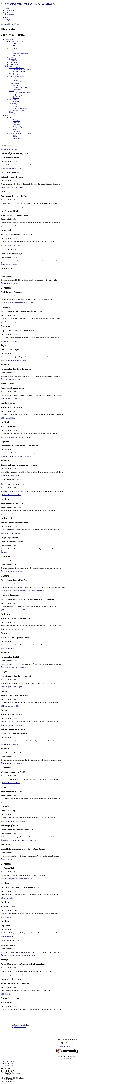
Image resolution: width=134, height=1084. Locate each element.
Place (14, 46)
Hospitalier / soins (18, 110)
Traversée (16, 43)
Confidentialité (9, 1065)
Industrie (15, 80)
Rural (14, 135)
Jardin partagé (17, 55)
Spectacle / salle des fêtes (20, 87)
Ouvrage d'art (17, 101)
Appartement (17, 126)
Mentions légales (10, 1063)
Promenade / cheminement (21, 53)
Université (16, 98)
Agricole (11, 73)
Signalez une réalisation (19, 1027)
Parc (14, 50)
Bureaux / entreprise (19, 71)
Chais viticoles (17, 75)
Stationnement (13, 61)
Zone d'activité (17, 82)
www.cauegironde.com (67, 1046)
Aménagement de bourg (16, 41)
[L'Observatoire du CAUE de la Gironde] (28, 4)
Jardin (14, 52)
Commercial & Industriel (16, 76)
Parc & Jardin (13, 48)
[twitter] (11, 24)
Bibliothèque (17, 89)
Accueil (7, 17)
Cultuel (11, 112)
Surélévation (16, 124)
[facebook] (4, 24)
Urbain (15, 137)
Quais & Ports (13, 62)
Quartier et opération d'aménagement (20, 133)
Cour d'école (12, 59)
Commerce (16, 78)
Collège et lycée (17, 96)
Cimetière (12, 57)
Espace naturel (13, 64)
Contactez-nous (9, 1061)
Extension (16, 122)
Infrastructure (13, 99)
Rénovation (16, 121)
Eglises (15, 114)
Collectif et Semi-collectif (16, 128)
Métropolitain (17, 138)
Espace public (9, 39)
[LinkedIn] (18, 24)
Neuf (14, 119)
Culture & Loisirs (11, 21)
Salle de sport (17, 105)
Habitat (7, 115)
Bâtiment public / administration (22, 69)
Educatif (11, 91)
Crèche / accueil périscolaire (21, 92)
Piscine (15, 107)
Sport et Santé (13, 103)
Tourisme (15, 85)
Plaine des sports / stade (20, 108)
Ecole (14, 94)
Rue (14, 45)
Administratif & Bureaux (16, 68)
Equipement (10, 19)
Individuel (12, 117)
